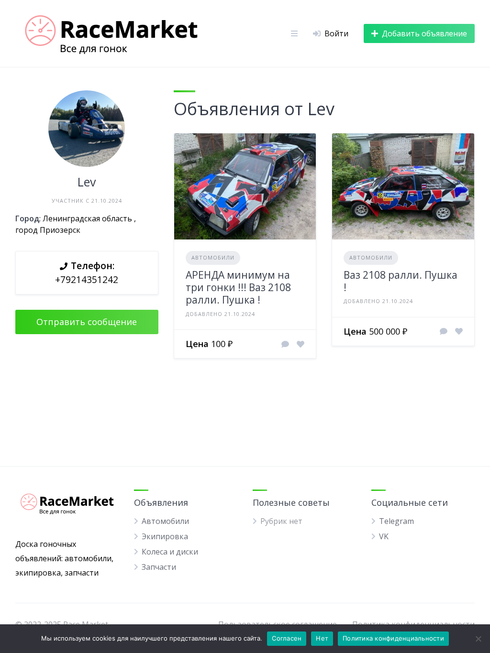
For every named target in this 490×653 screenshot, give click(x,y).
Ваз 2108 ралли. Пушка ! (400, 281)
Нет (322, 638)
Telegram (396, 521)
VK (384, 536)
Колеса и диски (170, 551)
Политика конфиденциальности (393, 638)
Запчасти (159, 567)
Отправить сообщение (86, 321)
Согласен (286, 638)
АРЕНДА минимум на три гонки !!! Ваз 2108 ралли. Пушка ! (238, 287)
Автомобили (212, 257)
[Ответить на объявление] (285, 344)
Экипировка (165, 536)
